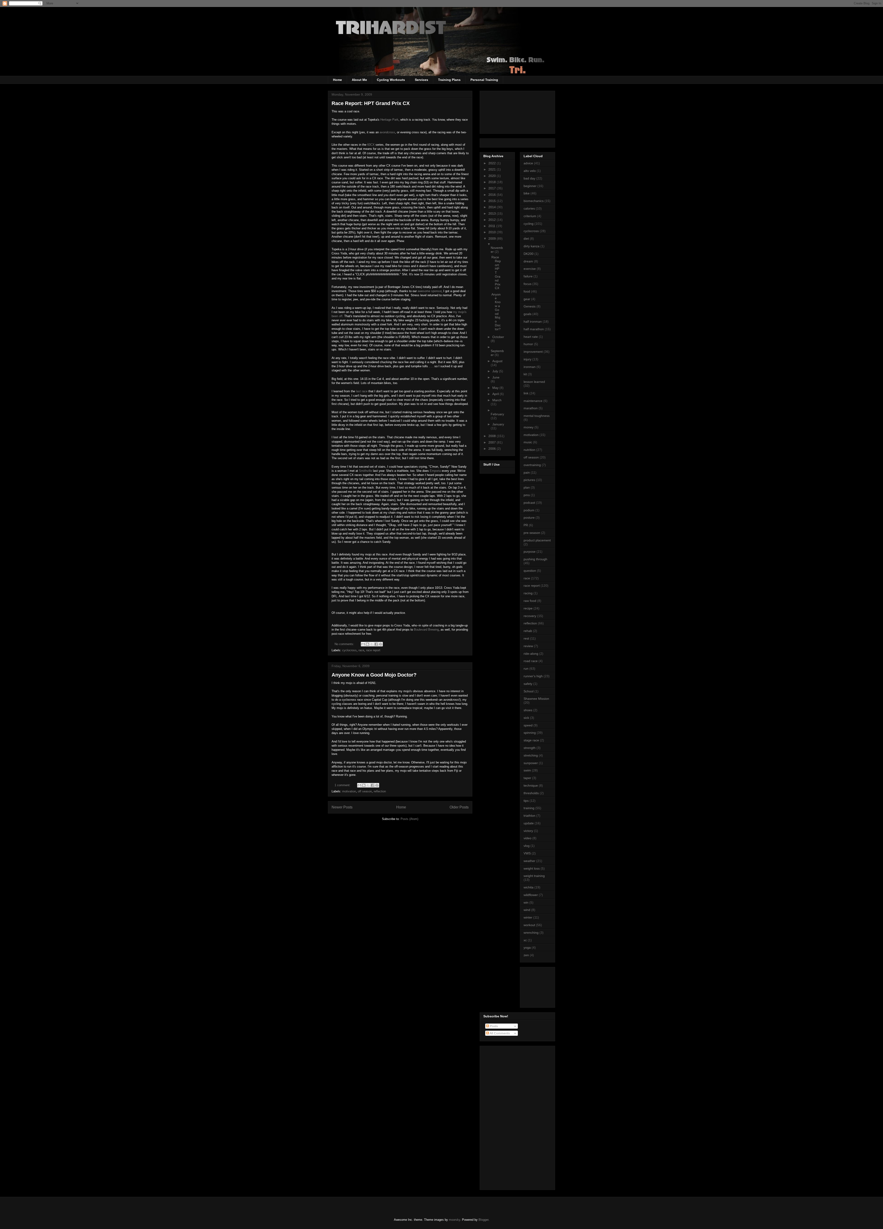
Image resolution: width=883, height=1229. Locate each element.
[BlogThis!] (367, 644)
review (528, 646)
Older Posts (459, 807)
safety (528, 684)
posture (529, 517)
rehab (528, 631)
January (498, 424)
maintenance (533, 401)
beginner (530, 186)
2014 (492, 207)
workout (529, 925)
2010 (492, 232)
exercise (530, 268)
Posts (493, 1026)
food (527, 291)
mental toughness (537, 416)
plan (527, 487)
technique (531, 785)
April (496, 394)
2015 (492, 201)
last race (361, 391)
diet (526, 238)
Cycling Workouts (391, 80)
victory (528, 831)
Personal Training (484, 80)
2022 (492, 163)
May (495, 388)
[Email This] (363, 644)
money (528, 427)
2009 (492, 238)
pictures (529, 480)
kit (525, 374)
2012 (492, 220)
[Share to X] (372, 644)
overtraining (532, 465)
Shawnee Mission (536, 698)
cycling (528, 223)
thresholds (531, 793)
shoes (528, 710)
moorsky (454, 1219)
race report (373, 650)
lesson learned (534, 382)
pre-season (532, 533)
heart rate (531, 337)
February (497, 414)
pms (527, 495)
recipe (528, 608)
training (529, 808)
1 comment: (343, 785)
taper (527, 778)
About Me (359, 80)
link (526, 393)
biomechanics (534, 201)
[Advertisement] (544, 986)
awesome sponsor (430, 291)
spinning (530, 732)
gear (527, 299)
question (530, 570)
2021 (492, 169)
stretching (531, 755)
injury (527, 359)
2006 (492, 448)
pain (527, 472)
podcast (529, 502)
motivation (349, 791)
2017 (492, 188)
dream (528, 261)
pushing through (535, 559)
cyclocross (349, 650)
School (528, 691)
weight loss (532, 868)
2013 (492, 213)
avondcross (387, 132)
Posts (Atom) (409, 819)
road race (531, 661)
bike (527, 193)
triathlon (529, 815)
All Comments (499, 1033)
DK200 (528, 254)
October (498, 337)
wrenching (531, 932)
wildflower (531, 895)
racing (528, 593)
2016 (492, 194)
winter (528, 917)
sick (526, 718)
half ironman (533, 321)
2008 (492, 436)
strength (530, 748)
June (495, 377)
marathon (531, 408)
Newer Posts (342, 807)
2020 (492, 176)
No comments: (345, 644)
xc (525, 940)
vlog (527, 846)
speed (528, 725)
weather (529, 861)
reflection (380, 791)
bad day (529, 178)
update (529, 823)
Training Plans (449, 80)
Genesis (530, 306)
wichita (528, 887)
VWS (527, 853)
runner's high (533, 676)
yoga (527, 947)
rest (526, 638)
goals (527, 314)
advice (528, 163)
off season (365, 791)
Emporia (435, 470)
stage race (531, 740)
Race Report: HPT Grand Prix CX (371, 103)
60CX (371, 144)
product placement (537, 540)
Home (337, 80)
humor (528, 344)
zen (526, 955)
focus (527, 284)
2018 (492, 182)
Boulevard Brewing (426, 629)
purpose (530, 551)
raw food (530, 601)
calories (529, 208)
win (526, 902)
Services (421, 80)
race (361, 650)
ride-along (531, 653)
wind (527, 910)
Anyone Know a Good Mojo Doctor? (374, 675)
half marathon (534, 329)
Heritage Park (389, 119)
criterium (530, 216)
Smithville (365, 470)
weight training (534, 876)
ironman (530, 367)
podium (529, 510)
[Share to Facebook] (376, 644)
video (527, 838)
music (528, 442)
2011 (492, 226)
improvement (533, 351)
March (497, 400)
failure (528, 276)
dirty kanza (531, 246)
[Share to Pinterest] (380, 644)
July (495, 371)
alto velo (530, 171)
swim (527, 770)
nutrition (529, 450)
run (526, 668)
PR (526, 525)
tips (526, 800)
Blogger (483, 1219)
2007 (492, 442)
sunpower (531, 763)
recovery (530, 616)
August (497, 361)
